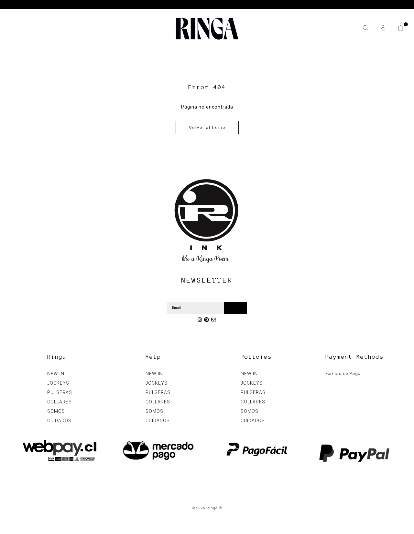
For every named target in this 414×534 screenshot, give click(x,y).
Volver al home (207, 127)
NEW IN (55, 373)
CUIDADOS (59, 420)
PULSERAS (59, 392)
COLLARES (59, 401)
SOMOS (56, 411)
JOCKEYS (58, 383)
